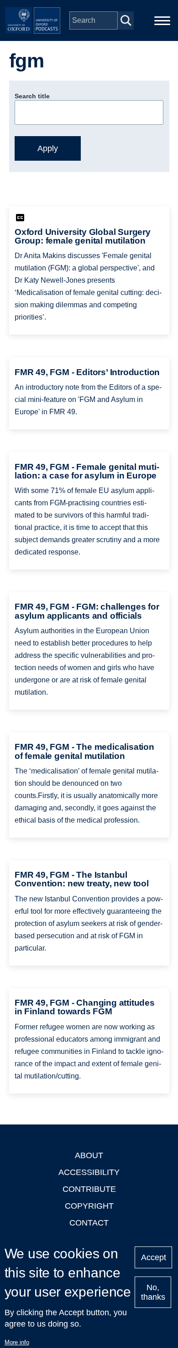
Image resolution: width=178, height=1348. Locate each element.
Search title (32, 96)
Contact (89, 1222)
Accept (153, 1257)
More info (17, 1342)
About (89, 1155)
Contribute (89, 1189)
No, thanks (153, 1292)
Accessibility (89, 1172)
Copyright (89, 1206)
